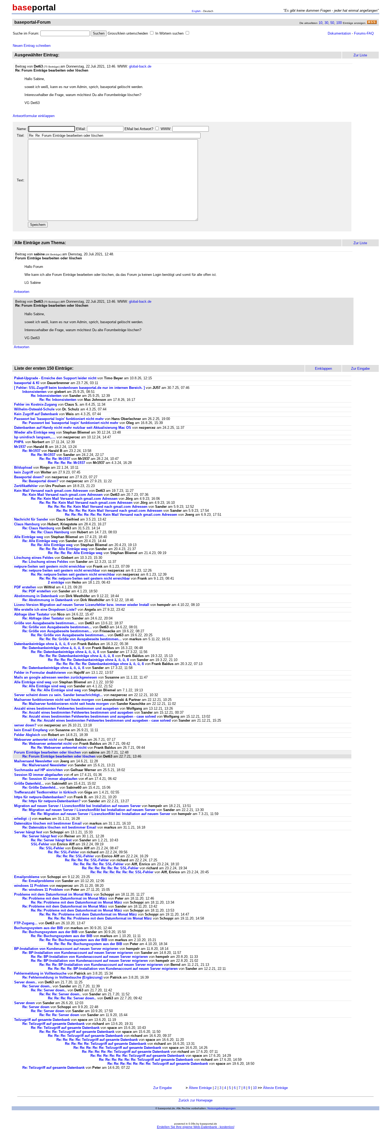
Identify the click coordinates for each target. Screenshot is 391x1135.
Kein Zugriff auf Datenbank (36, 414)
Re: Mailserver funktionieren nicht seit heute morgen (65, 704)
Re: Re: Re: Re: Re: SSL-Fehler (98, 864)
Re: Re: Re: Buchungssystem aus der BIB (73, 940)
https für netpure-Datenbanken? (40, 797)
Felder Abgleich (27, 735)
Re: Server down (35, 1007)
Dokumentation (339, 33)
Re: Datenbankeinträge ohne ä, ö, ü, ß (53, 648)
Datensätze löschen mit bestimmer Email (48, 823)
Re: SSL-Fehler (51, 848)
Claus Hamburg (27, 524)
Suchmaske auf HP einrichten (38, 770)
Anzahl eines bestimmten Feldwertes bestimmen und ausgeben (66, 708)
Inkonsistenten (35, 392)
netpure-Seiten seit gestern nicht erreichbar (49, 566)
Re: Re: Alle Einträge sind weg (56, 690)
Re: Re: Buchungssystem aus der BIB (62, 936)
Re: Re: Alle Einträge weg (52, 545)
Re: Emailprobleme (38, 881)
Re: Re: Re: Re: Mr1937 (66, 463)
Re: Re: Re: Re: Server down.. (72, 998)
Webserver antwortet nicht (35, 740)
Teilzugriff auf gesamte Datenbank (42, 1020)
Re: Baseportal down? (40, 481)
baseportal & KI (26, 383)
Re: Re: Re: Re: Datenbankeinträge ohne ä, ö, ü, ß (88, 660)
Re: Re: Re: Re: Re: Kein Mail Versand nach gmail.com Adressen (109, 511)
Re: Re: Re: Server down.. (60, 994)
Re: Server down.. (37, 986)
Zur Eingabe (162, 1088)
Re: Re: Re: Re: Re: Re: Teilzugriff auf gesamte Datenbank (137, 1056)
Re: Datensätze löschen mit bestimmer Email (59, 827)
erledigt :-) (22, 819)
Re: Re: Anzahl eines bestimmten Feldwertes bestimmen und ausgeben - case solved (101, 720)
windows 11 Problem (31, 886)
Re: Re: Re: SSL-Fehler (75, 856)
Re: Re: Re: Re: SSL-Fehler (87, 860)
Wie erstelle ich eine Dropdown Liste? (46, 610)
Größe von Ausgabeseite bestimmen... (45, 623)
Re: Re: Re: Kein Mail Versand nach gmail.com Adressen (85, 503)
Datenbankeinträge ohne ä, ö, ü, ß (42, 644)
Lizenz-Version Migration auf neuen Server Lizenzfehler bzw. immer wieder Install (81, 605)
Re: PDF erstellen (36, 591)
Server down (24, 1003)
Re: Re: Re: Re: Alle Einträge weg (75, 553)
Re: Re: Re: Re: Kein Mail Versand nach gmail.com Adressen (97, 507)
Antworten (21, 292)
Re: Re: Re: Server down (59, 1015)
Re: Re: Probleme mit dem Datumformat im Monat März (76, 902)
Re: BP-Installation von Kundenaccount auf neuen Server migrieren (77, 953)
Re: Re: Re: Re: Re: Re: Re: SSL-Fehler (121, 872)
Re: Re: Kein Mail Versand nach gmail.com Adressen (74, 499)
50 (332, 23)
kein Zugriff (23, 472)
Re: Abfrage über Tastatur (43, 618)
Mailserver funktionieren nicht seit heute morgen (54, 700)
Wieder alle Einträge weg (34, 432)
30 (326, 23)
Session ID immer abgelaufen (38, 775)
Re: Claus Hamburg (38, 528)
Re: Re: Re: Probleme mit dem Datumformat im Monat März (88, 914)
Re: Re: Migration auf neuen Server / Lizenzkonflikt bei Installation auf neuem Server (100, 814)
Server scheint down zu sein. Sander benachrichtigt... (58, 695)
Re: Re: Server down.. (48, 990)
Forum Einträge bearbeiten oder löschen (47, 752)
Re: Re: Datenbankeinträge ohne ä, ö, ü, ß (65, 652)
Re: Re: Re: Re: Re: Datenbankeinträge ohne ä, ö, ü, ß (100, 664)
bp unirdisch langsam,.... (35, 437)
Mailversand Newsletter (33, 761)
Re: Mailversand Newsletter (45, 765)
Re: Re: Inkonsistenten (58, 400)
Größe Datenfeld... (29, 783)
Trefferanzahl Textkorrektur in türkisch (46, 792)
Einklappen (323, 369)
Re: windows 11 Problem (42, 890)
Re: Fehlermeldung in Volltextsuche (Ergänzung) (62, 977)
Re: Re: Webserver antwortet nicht (58, 748)
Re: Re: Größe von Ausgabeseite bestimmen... (69, 635)
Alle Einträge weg (28, 537)
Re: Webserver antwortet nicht (47, 744)
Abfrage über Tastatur (31, 614)
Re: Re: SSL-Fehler (63, 852)
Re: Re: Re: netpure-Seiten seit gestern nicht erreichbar (84, 578)
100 (339, 23)
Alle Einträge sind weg (32, 682)
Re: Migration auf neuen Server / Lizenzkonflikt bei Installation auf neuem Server (88, 810)
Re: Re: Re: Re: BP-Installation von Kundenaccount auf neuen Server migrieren (113, 969)
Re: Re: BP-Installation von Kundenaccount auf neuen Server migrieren (89, 957)
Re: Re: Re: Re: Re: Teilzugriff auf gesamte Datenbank (117, 1048)
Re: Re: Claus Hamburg (50, 532)
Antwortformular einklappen (34, 116)
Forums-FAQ (364, 33)
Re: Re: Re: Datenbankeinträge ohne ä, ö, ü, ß (76, 656)
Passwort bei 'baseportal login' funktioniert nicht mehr (59, 419)
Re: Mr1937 (31, 451)
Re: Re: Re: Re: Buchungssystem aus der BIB (85, 944)
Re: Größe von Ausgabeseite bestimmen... (57, 627)
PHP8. (19, 442)
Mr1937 (20, 447)
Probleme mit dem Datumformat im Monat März (53, 894)
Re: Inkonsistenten (47, 396)
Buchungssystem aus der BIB (39, 928)
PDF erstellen (25, 587)
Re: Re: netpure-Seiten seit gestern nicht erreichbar (73, 574)
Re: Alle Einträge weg (40, 541)
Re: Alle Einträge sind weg (44, 686)
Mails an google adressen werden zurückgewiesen (55, 677)
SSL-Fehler (40, 844)
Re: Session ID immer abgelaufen (49, 779)
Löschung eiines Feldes (33, 558)
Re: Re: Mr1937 (43, 455)
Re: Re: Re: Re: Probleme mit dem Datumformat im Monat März (100, 918)
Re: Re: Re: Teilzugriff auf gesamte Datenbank (76, 1032)
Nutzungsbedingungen (221, 1108)
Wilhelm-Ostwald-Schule (34, 409)
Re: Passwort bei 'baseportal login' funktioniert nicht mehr (70, 423)
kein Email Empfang (31, 730)
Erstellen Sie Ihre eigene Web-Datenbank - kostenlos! (195, 1127)
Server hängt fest (28, 832)
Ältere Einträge (200, 1088)
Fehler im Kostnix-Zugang (35, 404)
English (196, 11)
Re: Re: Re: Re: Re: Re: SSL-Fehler (110, 868)
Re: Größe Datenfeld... (41, 787)
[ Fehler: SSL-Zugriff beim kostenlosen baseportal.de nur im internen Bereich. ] (79, 388)
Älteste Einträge (275, 1088)
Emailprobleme (26, 877)
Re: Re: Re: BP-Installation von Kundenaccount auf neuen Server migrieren (101, 965)
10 (320, 23)
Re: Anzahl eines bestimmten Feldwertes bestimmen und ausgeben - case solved (89, 716)
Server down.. (25, 982)
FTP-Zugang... (26, 923)
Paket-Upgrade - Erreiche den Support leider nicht (55, 378)
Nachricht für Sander (31, 519)
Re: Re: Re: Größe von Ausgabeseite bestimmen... (80, 639)
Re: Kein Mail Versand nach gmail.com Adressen (62, 495)
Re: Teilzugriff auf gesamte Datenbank (53, 1024)
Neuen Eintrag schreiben (32, 46)
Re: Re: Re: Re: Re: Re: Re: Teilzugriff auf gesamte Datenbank (157, 1064)
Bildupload (23, 467)
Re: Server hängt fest (39, 836)
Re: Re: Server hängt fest (51, 840)
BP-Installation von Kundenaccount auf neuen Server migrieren (66, 949)
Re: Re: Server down (47, 1011)
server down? (25, 725)
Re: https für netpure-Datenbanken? (51, 801)
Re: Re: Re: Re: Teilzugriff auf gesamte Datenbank (97, 1040)
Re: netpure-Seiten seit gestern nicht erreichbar (61, 570)
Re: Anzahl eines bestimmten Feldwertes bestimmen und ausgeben (77, 712)
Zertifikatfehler (26, 486)
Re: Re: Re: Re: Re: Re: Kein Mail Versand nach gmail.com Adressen (121, 515)
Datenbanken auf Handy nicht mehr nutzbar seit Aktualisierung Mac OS (72, 428)
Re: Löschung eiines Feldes (45, 562)
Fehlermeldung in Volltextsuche (40, 973)
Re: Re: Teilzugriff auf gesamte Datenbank (65, 1028)
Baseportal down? (29, 477)
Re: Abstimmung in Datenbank (47, 600)
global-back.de (140, 66)
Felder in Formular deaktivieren (40, 673)
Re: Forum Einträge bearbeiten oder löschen (58, 756)
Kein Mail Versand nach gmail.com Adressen (51, 491)
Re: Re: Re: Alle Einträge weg (63, 549)
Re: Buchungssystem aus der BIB (50, 932)
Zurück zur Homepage (195, 1100)
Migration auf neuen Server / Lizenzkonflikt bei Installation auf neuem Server (77, 806)
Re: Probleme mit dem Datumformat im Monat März (64, 898)
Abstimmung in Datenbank (36, 596)
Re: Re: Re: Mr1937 (54, 459)
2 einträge (56, 582)
